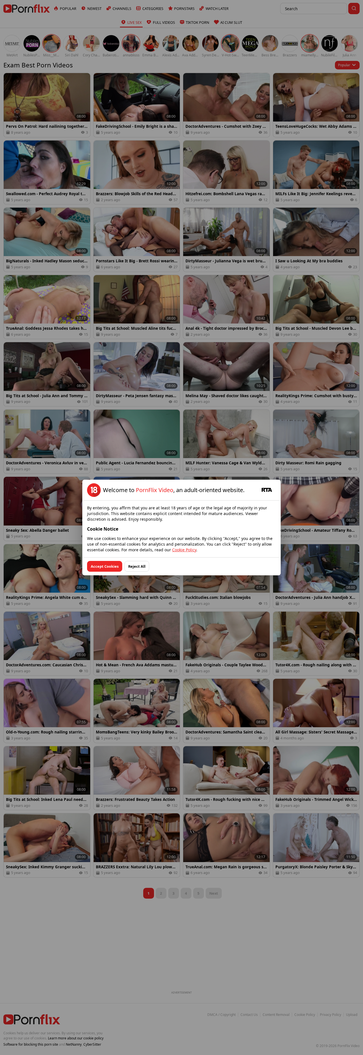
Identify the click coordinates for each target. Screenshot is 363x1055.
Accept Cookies (105, 566)
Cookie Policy (184, 549)
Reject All (136, 566)
